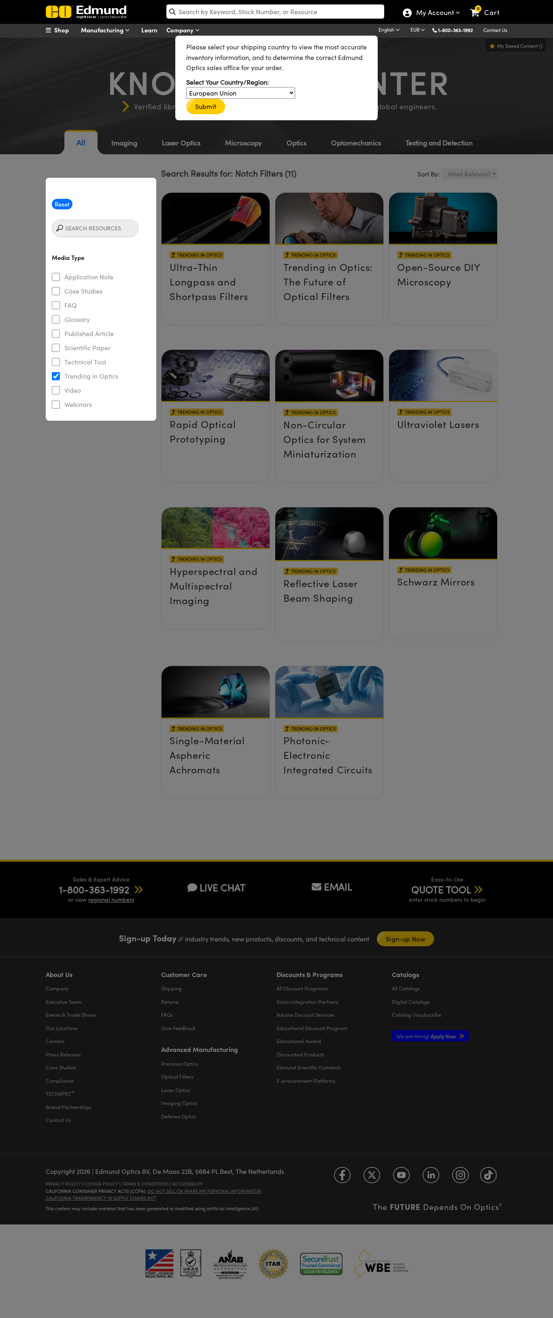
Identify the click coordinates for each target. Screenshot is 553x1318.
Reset (62, 204)
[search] (275, 11)
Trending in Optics (91, 376)
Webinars (78, 404)
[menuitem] (66, 30)
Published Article (89, 333)
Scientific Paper (87, 347)
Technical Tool (85, 362)
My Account (434, 13)
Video (72, 390)
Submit (205, 106)
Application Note (88, 277)
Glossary (77, 319)
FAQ (70, 305)
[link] (488, 6)
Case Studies (83, 291)
